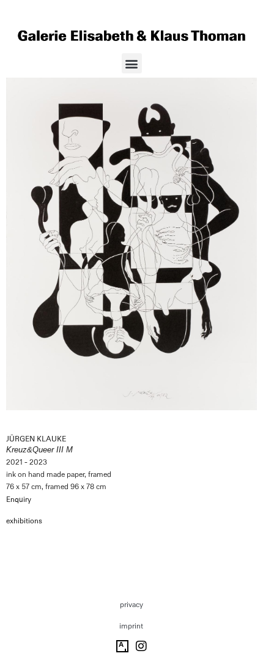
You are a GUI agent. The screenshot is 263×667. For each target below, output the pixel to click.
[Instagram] (141, 646)
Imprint (131, 626)
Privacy (131, 604)
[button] (132, 63)
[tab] (24, 521)
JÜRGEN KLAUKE (36, 439)
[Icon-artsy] (122, 646)
